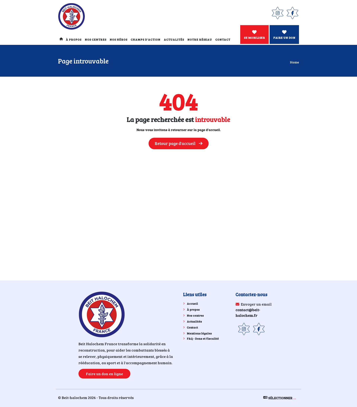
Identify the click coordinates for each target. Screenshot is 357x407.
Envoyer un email (254, 309)
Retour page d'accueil (175, 143)
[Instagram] (277, 13)
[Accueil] (61, 39)
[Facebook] (292, 13)
